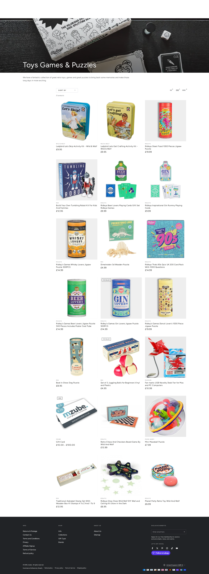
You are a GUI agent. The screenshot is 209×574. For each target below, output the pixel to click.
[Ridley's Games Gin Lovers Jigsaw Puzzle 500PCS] (121, 298)
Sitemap (97, 535)
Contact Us (27, 535)
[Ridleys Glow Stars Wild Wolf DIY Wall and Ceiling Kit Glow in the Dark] (121, 475)
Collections (62, 535)
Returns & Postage (30, 531)
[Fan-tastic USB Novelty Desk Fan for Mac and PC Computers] (165, 357)
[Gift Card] (76, 416)
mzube (30, 565)
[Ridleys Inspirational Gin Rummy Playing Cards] (165, 179)
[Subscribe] (185, 531)
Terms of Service (29, 550)
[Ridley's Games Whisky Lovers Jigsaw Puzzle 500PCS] (76, 239)
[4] (184, 90)
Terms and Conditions (31, 538)
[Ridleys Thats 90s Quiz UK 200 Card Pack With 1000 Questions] (165, 239)
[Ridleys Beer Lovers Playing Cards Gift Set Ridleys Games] (121, 179)
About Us (97, 531)
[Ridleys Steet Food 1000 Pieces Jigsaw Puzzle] (165, 120)
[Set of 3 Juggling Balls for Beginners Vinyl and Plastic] (121, 357)
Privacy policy (59, 568)
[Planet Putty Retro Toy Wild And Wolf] (165, 475)
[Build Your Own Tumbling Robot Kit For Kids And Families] (76, 179)
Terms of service (70, 568)
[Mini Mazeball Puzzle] (165, 416)
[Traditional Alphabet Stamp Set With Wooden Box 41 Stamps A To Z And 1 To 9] (76, 475)
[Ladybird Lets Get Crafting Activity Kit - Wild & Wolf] (121, 120)
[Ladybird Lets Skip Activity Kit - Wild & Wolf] (76, 120)
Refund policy (28, 553)
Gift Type (62, 538)
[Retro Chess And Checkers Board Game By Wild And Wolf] (121, 416)
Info (59, 531)
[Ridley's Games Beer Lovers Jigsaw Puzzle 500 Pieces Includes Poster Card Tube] (76, 298)
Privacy (25, 542)
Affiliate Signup (29, 546)
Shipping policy (81, 568)
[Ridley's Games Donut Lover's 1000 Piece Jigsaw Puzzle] (165, 298)
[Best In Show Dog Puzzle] (76, 357)
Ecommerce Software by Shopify (32, 568)
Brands (61, 542)
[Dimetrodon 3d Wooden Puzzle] (121, 239)
